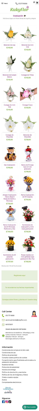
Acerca (4, 380)
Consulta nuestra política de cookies (14, 358)
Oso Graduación (9, 165)
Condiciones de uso (9, 353)
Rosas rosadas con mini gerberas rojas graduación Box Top (27, 257)
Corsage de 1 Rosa (27, 75)
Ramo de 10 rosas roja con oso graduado (27, 167)
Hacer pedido (31, 407)
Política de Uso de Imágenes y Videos (15, 375)
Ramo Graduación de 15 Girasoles (27, 196)
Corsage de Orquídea (9, 136)
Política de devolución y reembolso (14, 372)
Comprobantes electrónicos (11, 382)
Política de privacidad (9, 355)
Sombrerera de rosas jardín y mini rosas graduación (27, 227)
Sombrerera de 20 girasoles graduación (9, 257)
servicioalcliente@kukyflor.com (16, 320)
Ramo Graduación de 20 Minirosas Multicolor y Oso (9, 227)
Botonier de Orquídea (27, 136)
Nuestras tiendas (7, 365)
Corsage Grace (27, 105)
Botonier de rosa (9, 45)
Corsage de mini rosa (9, 106)
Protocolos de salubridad (10, 367)
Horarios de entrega (9, 370)
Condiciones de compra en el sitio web (15, 350)
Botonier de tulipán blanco (9, 76)
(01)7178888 (21, 4)
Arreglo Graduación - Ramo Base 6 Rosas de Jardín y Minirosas (9, 198)
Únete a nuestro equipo (10, 377)
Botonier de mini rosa (27, 46)
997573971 (9, 324)
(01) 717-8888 (10, 315)
